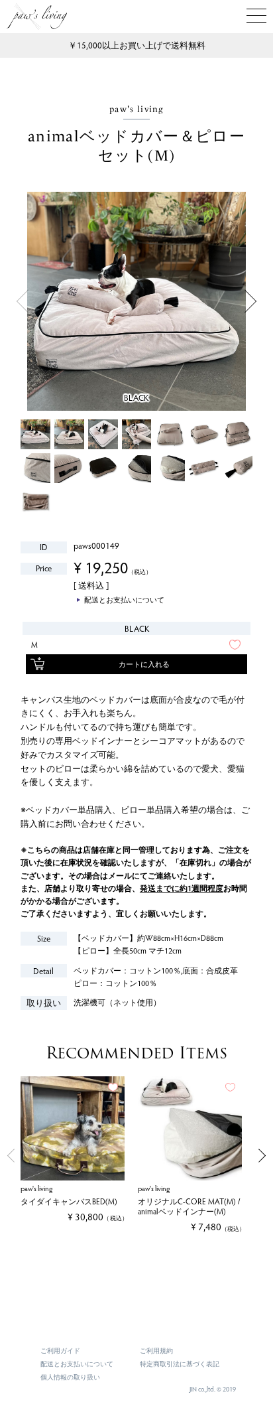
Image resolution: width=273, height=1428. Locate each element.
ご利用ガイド (60, 1350)
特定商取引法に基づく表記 (179, 1363)
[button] (9, 1156)
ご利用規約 (156, 1350)
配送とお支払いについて (76, 1363)
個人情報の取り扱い (70, 1377)
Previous (22, 301)
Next (251, 301)
